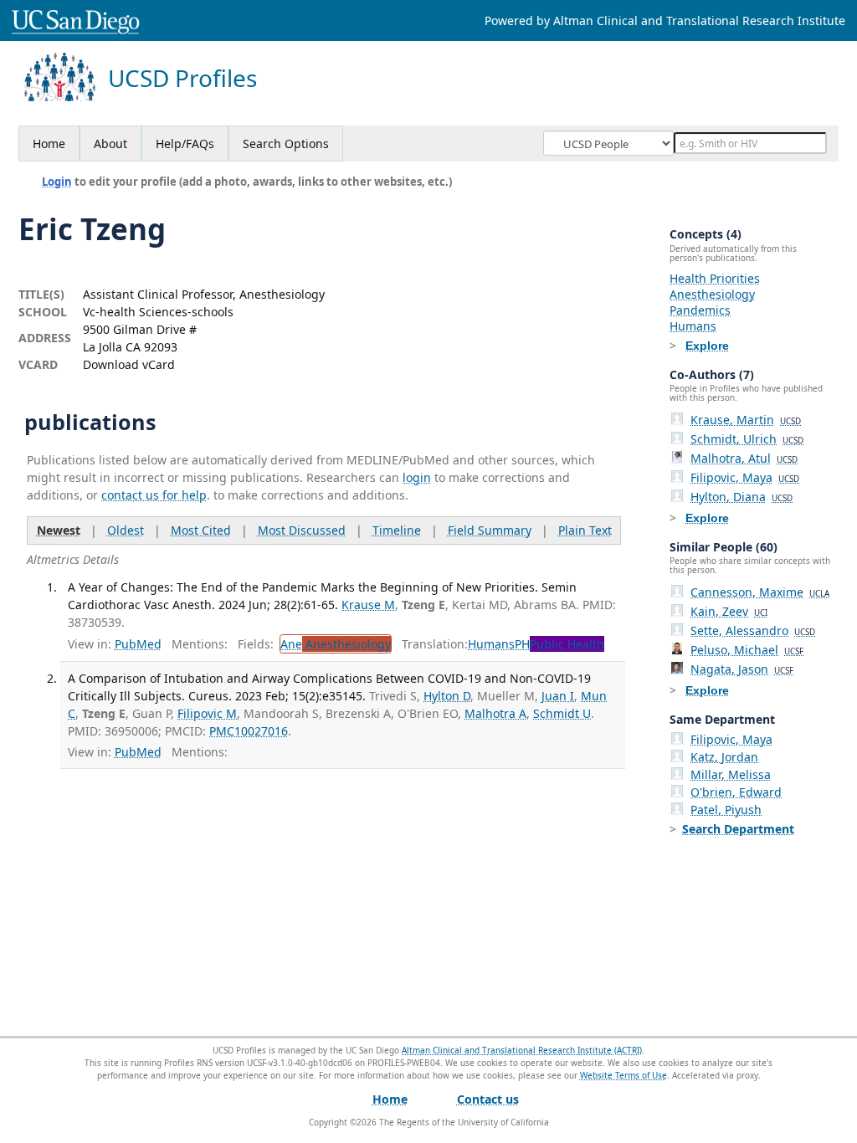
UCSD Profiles (182, 78)
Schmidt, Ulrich (746, 439)
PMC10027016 (248, 731)
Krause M (368, 605)
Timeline (396, 530)
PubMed (138, 644)
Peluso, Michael (746, 650)
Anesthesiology (712, 294)
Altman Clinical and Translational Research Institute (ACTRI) (522, 1050)
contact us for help (154, 495)
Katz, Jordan (724, 757)
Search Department (738, 829)
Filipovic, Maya (744, 477)
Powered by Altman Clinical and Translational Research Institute (665, 20)
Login (57, 181)
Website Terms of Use (623, 1075)
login (417, 477)
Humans (491, 644)
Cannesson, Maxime (759, 592)
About (110, 143)
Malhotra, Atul (744, 458)
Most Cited (201, 530)
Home (49, 143)
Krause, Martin (745, 420)
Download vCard (129, 364)
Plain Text (585, 530)
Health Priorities (715, 278)
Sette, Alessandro (752, 630)
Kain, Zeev (728, 611)
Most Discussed (302, 530)
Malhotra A (495, 713)
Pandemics (700, 310)
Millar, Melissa (730, 774)
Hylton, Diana (741, 497)
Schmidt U (562, 713)
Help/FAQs (185, 143)
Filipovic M (207, 713)
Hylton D (446, 696)
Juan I (557, 696)
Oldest (125, 530)
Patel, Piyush (726, 810)
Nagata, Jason (741, 669)
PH (559, 644)
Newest (58, 530)
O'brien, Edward (736, 792)
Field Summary (489, 530)
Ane (335, 644)
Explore (707, 345)
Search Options (286, 143)
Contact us (488, 1099)
